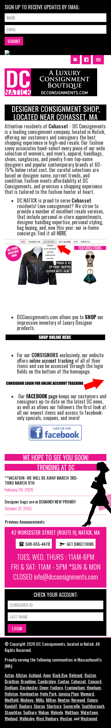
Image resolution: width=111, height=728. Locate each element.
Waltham (72, 712)
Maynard (87, 693)
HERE (61, 233)
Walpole (57, 712)
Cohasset (78, 681)
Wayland (11, 718)
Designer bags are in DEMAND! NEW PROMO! (40, 501)
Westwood (88, 718)
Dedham (11, 687)
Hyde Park (48, 693)
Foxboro (56, 687)
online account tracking (51, 360)
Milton (51, 699)
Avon (47, 675)
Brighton (12, 681)
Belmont (76, 675)
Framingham (75, 687)
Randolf (11, 706)
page (41, 396)
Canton (63, 681)
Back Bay (59, 675)
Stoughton (13, 712)
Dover (43, 687)
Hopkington (29, 693)
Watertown (89, 712)
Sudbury (29, 712)
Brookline (28, 681)
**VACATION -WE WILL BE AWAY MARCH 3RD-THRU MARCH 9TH (41, 480)
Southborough (93, 706)
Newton (63, 699)
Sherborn (54, 706)
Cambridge (47, 681)
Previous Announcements (25, 521)
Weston (66, 718)
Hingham (94, 687)
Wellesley (26, 718)
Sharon (39, 706)
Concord (94, 681)
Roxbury (25, 706)
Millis (40, 699)
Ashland (35, 675)
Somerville (71, 706)
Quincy (92, 699)
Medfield (11, 699)
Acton (9, 675)
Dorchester (29, 687)
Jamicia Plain (68, 693)
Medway (27, 699)
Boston (90, 675)
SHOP (90, 317)
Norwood (78, 699)
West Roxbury (47, 718)
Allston (21, 675)
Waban (43, 712)
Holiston (11, 693)
